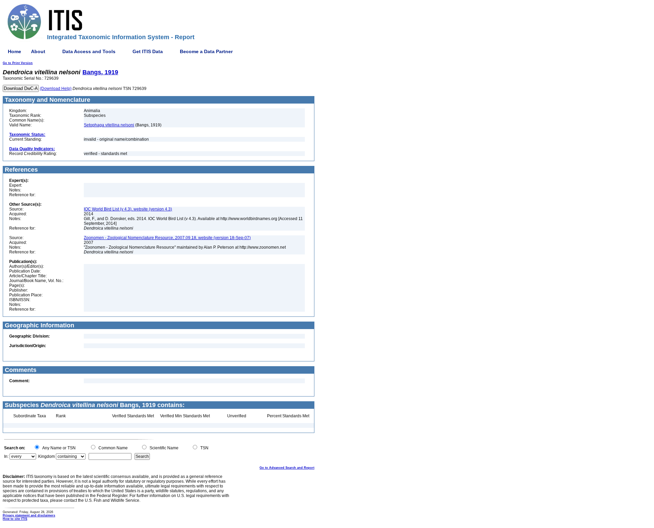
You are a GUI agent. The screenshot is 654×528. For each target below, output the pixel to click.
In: (6, 456)
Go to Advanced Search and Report (287, 467)
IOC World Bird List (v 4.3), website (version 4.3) (128, 209)
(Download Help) (56, 88)
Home (14, 51)
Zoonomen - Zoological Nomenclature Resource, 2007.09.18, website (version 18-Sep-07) (167, 237)
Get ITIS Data (148, 51)
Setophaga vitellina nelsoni (109, 125)
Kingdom (46, 456)
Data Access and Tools (88, 51)
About (38, 51)
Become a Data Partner (206, 51)
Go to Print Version (18, 63)
